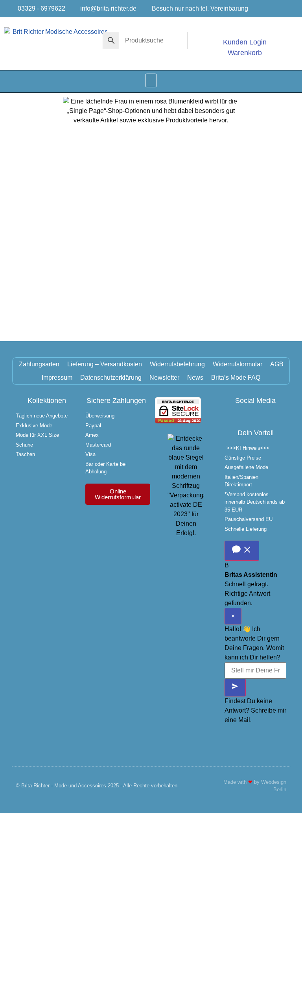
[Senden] (235, 687)
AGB (277, 364)
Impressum (57, 377)
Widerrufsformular (237, 364)
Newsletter (164, 377)
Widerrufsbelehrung (177, 364)
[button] (151, 80)
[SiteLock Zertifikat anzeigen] (178, 421)
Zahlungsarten (39, 364)
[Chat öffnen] (242, 551)
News (195, 377)
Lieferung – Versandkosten (104, 364)
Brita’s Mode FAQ (235, 377)
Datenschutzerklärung (111, 377)
